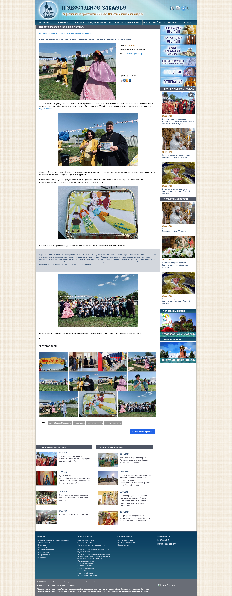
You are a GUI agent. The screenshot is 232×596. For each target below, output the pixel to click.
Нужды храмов (123, 545)
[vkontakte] (172, 8)
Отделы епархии (97, 22)
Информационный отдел (87, 576)
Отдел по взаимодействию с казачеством (93, 549)
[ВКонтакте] (124, 80)
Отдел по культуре (84, 552)
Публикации (42, 545)
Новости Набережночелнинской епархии (75, 33)
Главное (43, 22)
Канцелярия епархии (85, 540)
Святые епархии (133, 22)
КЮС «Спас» (82, 571)
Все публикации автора (133, 53)
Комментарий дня (44, 543)
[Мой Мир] (130, 80)
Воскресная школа (84, 566)
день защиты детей (113, 423)
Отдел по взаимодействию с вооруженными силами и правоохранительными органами (94, 555)
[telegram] (184, 8)
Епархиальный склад (85, 563)
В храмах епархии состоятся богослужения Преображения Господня (175, 265)
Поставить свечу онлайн (126, 543)
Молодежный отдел (85, 573)
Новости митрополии (45, 550)
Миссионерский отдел (85, 561)
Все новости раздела (143, 432)
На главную (44, 33)
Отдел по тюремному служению (89, 559)
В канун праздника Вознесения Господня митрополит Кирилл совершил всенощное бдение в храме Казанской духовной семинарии (134, 500)
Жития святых (42, 547)
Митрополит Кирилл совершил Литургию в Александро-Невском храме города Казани (134, 459)
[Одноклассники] (127, 80)
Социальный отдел (84, 543)
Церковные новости (45, 552)
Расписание (170, 22)
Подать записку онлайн (126, 540)
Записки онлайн (151, 22)
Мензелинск (79, 423)
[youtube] (178, 8)
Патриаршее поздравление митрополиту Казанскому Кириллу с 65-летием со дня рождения (135, 517)
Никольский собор (95, 423)
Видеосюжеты (42, 557)
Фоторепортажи (43, 555)
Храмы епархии (115, 22)
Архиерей (61, 22)
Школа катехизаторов (85, 568)
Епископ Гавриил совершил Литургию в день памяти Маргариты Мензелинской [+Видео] (74, 458)
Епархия (79, 22)
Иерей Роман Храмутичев (60, 423)
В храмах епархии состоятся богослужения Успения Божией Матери (176, 191)
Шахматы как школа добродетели (73, 514)
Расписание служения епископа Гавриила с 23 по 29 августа (176, 156)
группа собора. (46, 109)
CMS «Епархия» (72, 585)
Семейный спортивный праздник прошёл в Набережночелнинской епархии (73, 497)
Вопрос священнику (187, 23)
